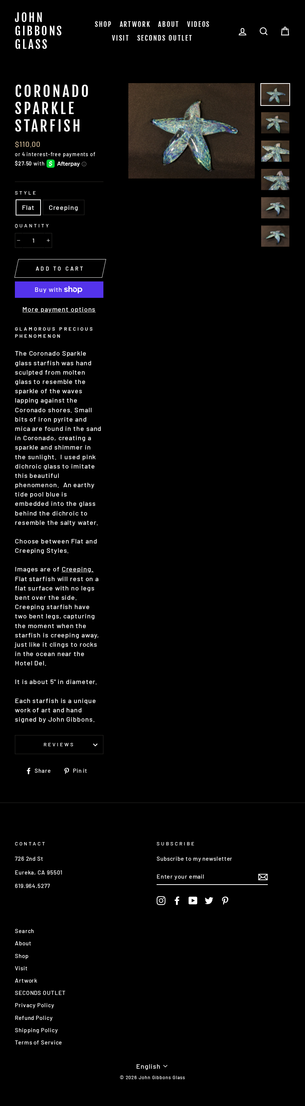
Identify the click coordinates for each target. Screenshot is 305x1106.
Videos (198, 24)
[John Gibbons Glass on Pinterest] (225, 900)
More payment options (59, 309)
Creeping (63, 207)
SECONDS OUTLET (165, 38)
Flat (28, 207)
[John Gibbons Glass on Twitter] (209, 900)
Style (26, 192)
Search (24, 930)
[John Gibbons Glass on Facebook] (177, 900)
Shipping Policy (36, 1030)
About (169, 24)
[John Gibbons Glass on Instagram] (161, 900)
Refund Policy (34, 1017)
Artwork (135, 24)
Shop (103, 24)
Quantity (32, 225)
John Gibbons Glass (39, 31)
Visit (121, 38)
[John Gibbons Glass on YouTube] (193, 900)
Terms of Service (38, 1042)
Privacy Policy (34, 1005)
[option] (191, 131)
